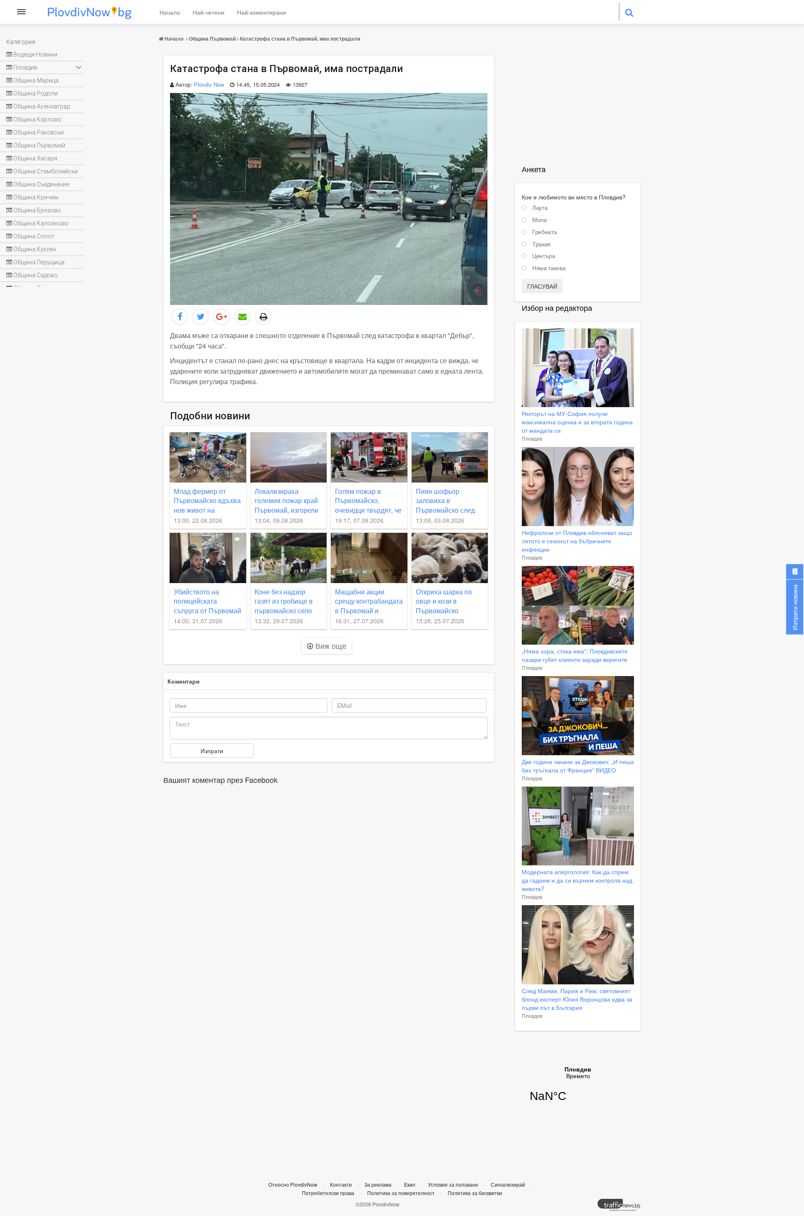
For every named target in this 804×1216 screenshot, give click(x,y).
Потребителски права (328, 1192)
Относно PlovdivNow (293, 1184)
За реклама (378, 1184)
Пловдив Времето (578, 1089)
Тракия (541, 244)
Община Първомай (212, 38)
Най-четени (208, 12)
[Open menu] (21, 12)
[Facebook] (179, 316)
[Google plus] (221, 316)
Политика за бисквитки (475, 1192)
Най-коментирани (261, 12)
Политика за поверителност (401, 1192)
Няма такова (548, 268)
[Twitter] (200, 316)
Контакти (341, 1184)
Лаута (539, 207)
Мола (539, 220)
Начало (170, 12)
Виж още (329, 645)
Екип (410, 1184)
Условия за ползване (453, 1184)
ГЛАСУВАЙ (542, 286)
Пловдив (532, 438)
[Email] (242, 316)
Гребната (544, 232)
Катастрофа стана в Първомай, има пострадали (300, 38)
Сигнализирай (508, 1184)
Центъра (543, 256)
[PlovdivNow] (622, 1207)
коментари (184, 681)
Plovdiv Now (209, 84)
